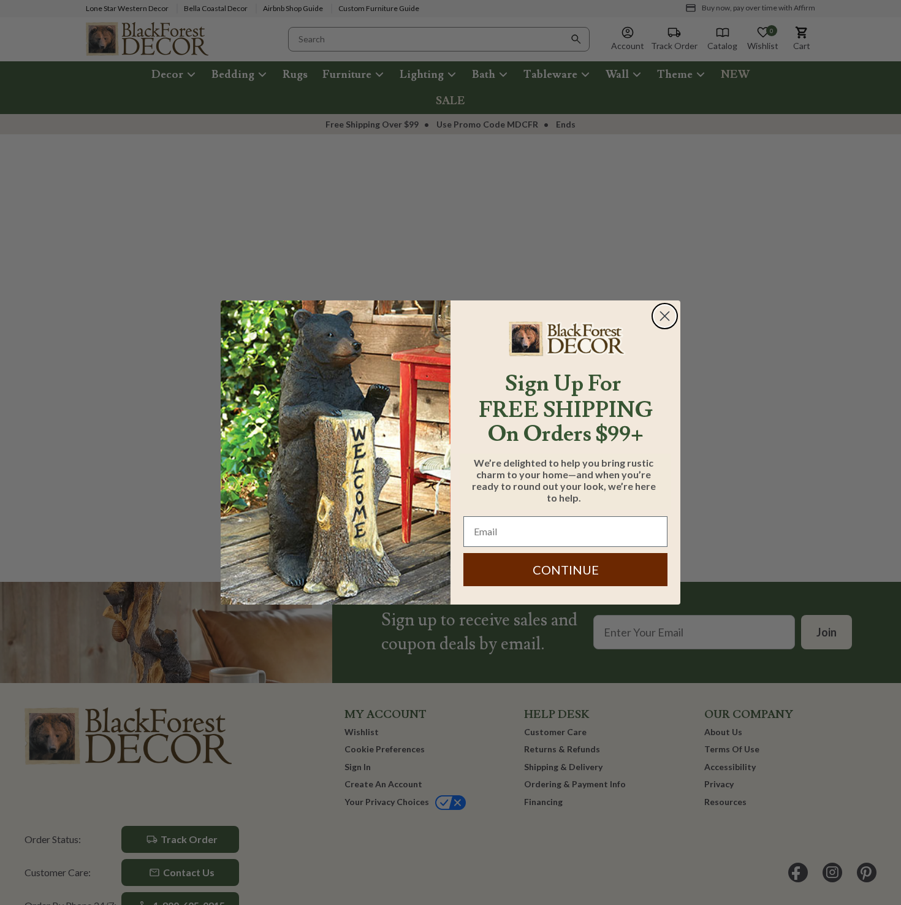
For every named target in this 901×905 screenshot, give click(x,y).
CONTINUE (566, 569)
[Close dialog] (664, 316)
